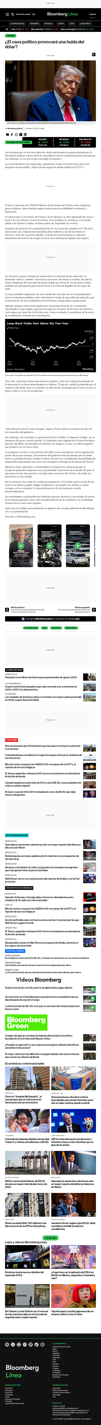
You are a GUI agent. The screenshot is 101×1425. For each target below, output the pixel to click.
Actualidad (9, 1395)
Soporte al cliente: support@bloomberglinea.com (70, 1413)
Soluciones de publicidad (61, 1415)
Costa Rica (56, 1370)
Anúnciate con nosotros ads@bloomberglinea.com (70, 1410)
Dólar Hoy (8, 1392)
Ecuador (55, 1364)
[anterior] (7, 610)
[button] (93, 54)
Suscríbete (56, 1388)
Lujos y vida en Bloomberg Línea (26, 1242)
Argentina (55, 1353)
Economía (8, 1388)
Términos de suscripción (61, 1392)
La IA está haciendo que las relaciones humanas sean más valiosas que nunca (43, 972)
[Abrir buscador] (12, 14)
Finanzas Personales (12, 1399)
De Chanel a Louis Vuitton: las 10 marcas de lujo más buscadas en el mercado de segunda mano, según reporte (26, 1314)
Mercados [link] (48, 23)
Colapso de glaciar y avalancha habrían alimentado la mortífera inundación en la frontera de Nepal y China (38, 1037)
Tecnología (56, 1395)
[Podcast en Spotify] (42, 1345)
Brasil (54, 1349)
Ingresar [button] (92, 14)
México (55, 1351)
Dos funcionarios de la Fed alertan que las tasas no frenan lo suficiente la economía (27, 611)
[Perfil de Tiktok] (37, 1345)
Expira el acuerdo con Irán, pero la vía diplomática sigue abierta (38, 987)
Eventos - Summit (58, 1406)
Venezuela (56, 1358)
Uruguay (55, 1368)
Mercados (9, 1390)
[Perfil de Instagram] (25, 1345)
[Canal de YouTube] (19, 1345)
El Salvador (56, 1373)
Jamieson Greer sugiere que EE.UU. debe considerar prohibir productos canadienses (73, 1226)
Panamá (55, 1366)
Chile (54, 1360)
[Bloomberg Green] (50, 1022)
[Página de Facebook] (7, 1345)
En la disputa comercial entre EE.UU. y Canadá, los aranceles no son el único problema (47, 958)
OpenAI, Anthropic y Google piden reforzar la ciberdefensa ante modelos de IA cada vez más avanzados (39, 899)
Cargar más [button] (50, 1238)
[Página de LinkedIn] (31, 1345)
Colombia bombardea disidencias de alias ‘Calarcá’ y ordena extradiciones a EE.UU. (27, 1141)
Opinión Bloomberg (15, 951)
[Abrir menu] (7, 14)
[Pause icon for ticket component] (6, 29)
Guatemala (56, 1377)
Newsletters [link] (34, 23)
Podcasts (8, 1401)
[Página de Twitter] (13, 1345)
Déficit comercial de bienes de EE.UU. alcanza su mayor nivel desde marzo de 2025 (26, 1184)
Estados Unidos (71, 628)
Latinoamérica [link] (85, 23)
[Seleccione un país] (33, 14)
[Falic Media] (92, 18)
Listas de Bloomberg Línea (14, 1403)
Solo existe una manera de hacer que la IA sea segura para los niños (74, 611)
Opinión (10, 36)
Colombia (56, 1355)
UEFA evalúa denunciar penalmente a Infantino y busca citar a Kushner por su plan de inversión (72, 1142)
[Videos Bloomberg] (50, 980)
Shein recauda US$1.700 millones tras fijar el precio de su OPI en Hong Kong (26, 1225)
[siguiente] (94, 610)
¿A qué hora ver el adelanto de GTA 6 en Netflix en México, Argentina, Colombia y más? (73, 1275)
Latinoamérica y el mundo (61, 1347)
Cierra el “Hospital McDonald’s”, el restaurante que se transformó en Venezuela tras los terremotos (23, 1099)
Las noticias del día (31, 628)
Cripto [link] (72, 23)
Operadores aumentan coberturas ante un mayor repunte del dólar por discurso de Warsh (72, 1184)
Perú (54, 1362)
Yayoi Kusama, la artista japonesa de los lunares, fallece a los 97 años (72, 1313)
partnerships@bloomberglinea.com (65, 1408)
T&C (54, 1397)
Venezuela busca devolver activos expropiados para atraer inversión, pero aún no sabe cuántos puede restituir (72, 1100)
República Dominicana (60, 1375)
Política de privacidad (60, 1390)
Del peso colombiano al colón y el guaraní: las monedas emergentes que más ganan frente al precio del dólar (41, 869)
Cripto (7, 1397)
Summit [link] (61, 23)
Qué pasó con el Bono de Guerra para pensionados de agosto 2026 (41, 677)
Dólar (44, 628)
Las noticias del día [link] (17, 23)
